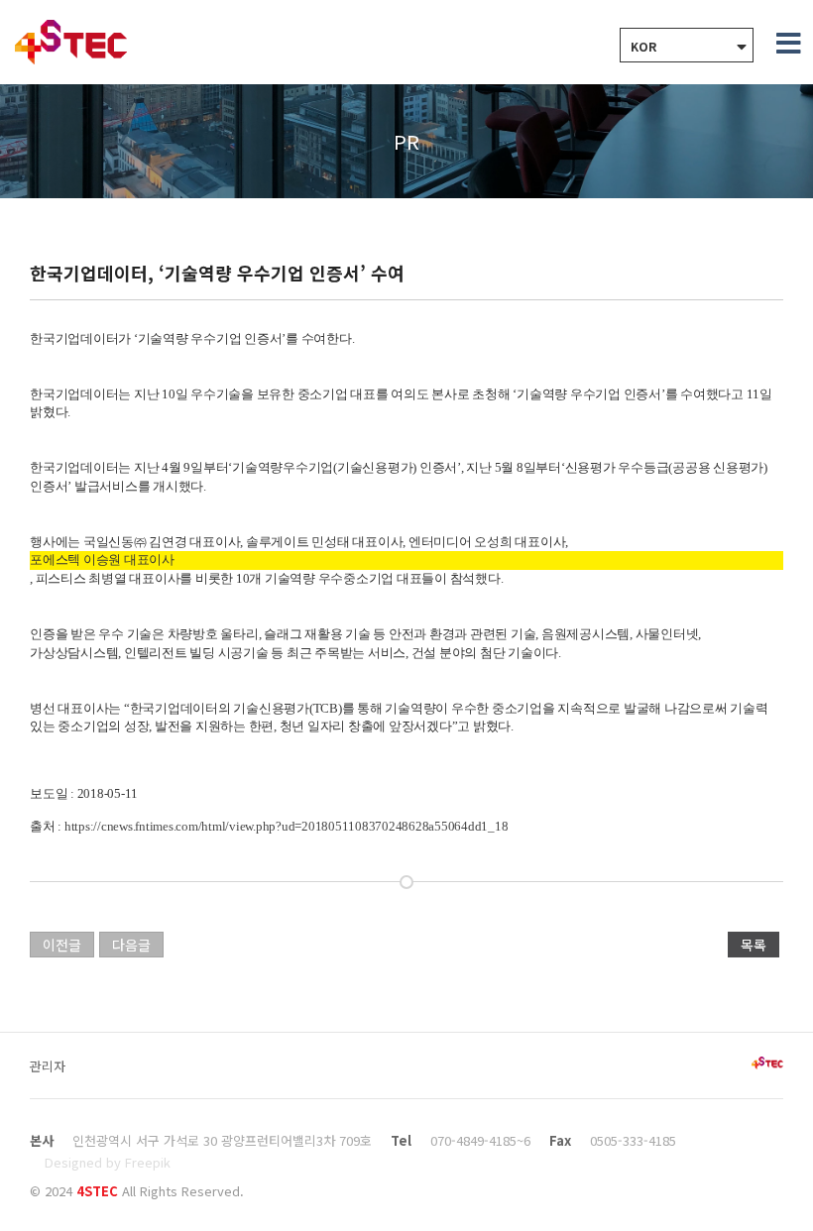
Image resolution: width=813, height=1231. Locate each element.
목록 (753, 944)
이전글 (62, 944)
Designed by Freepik (108, 1162)
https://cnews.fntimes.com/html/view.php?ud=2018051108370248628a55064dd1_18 (286, 826)
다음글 (131, 944)
